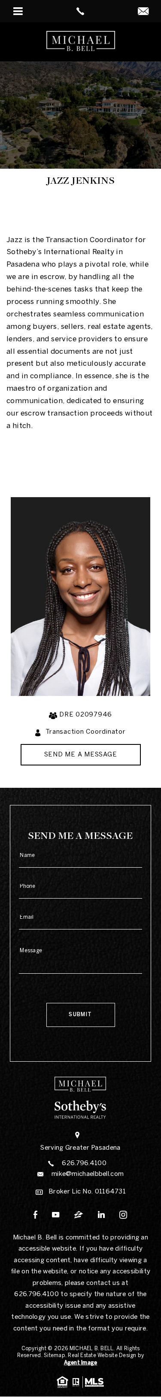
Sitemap (54, 1355)
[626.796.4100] (80, 11)
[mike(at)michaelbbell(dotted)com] (143, 12)
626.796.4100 (84, 1163)
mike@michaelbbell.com (88, 1174)
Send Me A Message (80, 755)
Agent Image (80, 1363)
